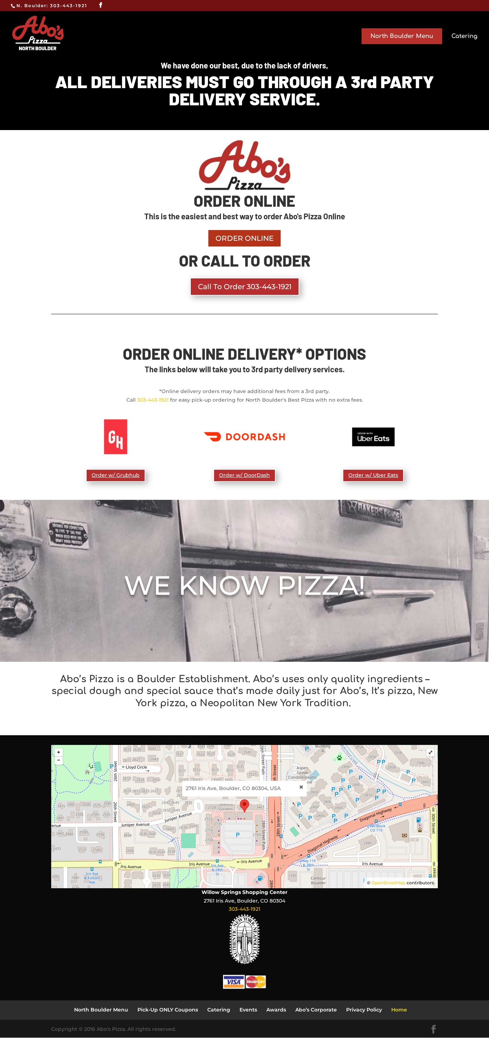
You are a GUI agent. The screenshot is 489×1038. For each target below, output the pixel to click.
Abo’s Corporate (316, 1009)
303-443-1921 (153, 400)
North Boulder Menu (402, 36)
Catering (464, 36)
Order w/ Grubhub (116, 475)
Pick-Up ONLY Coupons (167, 1009)
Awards (276, 1009)
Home (399, 1009)
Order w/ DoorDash (244, 475)
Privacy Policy (364, 1009)
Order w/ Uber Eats (373, 475)
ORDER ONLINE (244, 238)
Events (248, 1009)
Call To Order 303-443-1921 (244, 286)
